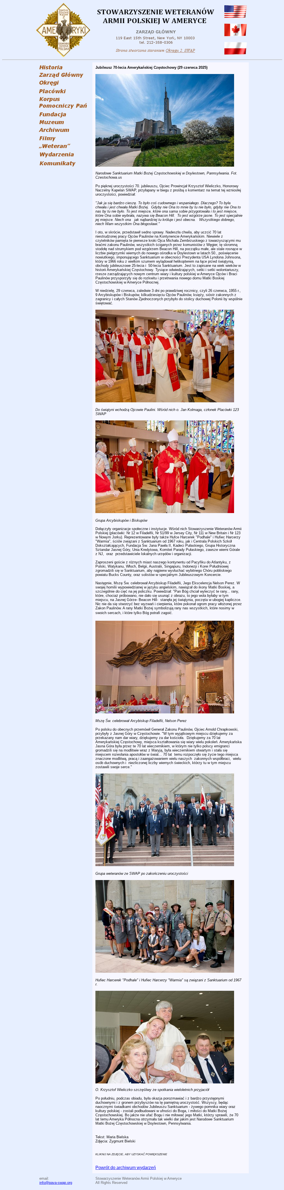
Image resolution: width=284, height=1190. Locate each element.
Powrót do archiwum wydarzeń (125, 1167)
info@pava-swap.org (55, 1183)
